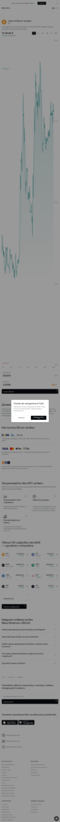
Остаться (21, 417)
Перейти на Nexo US (38, 417)
